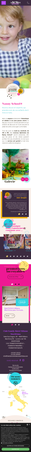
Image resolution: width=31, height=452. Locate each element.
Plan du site (15, 365)
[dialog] (15, 437)
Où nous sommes (15, 378)
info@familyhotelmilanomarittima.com (15, 356)
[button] (15, 443)
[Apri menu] (3, 3)
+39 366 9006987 (15, 354)
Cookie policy (15, 368)
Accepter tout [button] (15, 449)
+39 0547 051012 (15, 352)
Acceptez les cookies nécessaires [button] (15, 445)
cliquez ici (21, 441)
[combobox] (27, 424)
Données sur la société (15, 370)
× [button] (29, 424)
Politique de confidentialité (15, 367)
